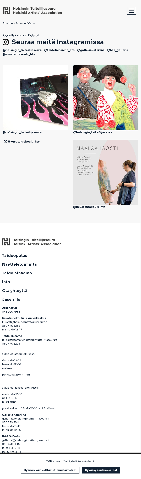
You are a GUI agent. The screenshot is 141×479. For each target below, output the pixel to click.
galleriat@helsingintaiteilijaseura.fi (26, 418)
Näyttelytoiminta (19, 264)
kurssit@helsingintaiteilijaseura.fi (25, 322)
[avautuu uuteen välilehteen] (5, 141)
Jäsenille (11, 299)
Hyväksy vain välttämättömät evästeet (50, 470)
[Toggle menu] (131, 11)
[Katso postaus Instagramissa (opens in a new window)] (35, 97)
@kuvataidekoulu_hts (19, 54)
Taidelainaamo (17, 273)
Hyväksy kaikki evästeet (101, 470)
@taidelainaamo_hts (59, 50)
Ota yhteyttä (14, 291)
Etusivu (8, 23)
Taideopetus (14, 255)
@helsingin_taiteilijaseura (22, 50)
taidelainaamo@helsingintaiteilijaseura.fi (29, 339)
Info (6, 282)
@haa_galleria (117, 50)
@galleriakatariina (91, 50)
